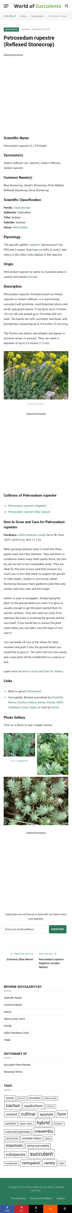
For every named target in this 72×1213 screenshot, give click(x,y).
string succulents (38, 1145)
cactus (13, 1105)
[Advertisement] (36, 94)
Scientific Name (13, 997)
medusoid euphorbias (18, 1131)
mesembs (44, 1131)
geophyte (11, 1123)
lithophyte (58, 1124)
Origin (32, 707)
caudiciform (33, 1106)
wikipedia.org (23, 761)
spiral (48, 1138)
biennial (21, 1098)
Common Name (27, 702)
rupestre (35, 244)
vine (61, 1163)
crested (11, 1114)
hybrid (43, 1123)
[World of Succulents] (37, 6)
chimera (50, 1106)
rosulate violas (31, 1138)
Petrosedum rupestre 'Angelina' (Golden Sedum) (51, 963)
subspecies (15, 1154)
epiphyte (46, 1114)
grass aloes (26, 1123)
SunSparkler (12, 1163)
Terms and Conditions (41, 1198)
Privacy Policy (18, 1198)
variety (49, 1163)
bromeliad (34, 1098)
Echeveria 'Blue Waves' (20, 959)
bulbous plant (50, 1098)
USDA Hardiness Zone (16, 1032)
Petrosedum (20, 227)
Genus (42, 702)
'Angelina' (27, 505)
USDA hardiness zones (32, 535)
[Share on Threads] (65, 1209)
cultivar (28, 1114)
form (61, 1114)
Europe (33, 277)
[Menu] (6, 6)
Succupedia (11, 29)
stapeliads (14, 1145)
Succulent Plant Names (17, 1064)
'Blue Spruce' (29, 512)
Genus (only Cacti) (14, 1018)
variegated (31, 1163)
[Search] (66, 6)
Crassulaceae (21, 207)
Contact (60, 1198)
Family (51, 702)
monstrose (12, 1138)
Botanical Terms (13, 1071)
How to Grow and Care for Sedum (42, 671)
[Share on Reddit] (50, 1209)
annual (10, 1098)
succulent (41, 1154)
